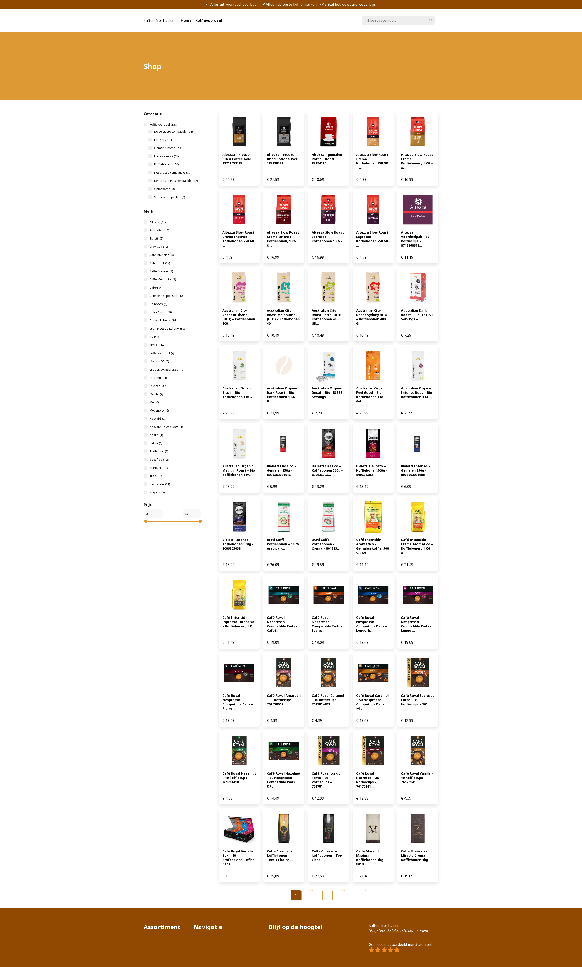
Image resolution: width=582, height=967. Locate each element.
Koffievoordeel (208, 20)
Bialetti (156, 238)
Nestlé (156, 435)
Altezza (158, 222)
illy (154, 337)
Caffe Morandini (163, 279)
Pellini (156, 443)
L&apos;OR (159, 361)
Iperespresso (166, 156)
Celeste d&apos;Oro (166, 296)
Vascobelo (160, 484)
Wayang (157, 492)
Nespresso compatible (172, 172)
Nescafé (157, 419)
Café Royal (160, 263)
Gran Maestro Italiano (167, 328)
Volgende (355, 895)
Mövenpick (159, 410)
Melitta (156, 394)
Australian (159, 230)
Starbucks (159, 468)
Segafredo (160, 459)
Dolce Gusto (161, 312)
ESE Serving (165, 140)
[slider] (145, 521)
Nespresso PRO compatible (176, 181)
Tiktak (156, 476)
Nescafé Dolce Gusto (166, 427)
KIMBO (157, 345)
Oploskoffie (164, 189)
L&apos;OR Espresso (167, 369)
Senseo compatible (169, 197)
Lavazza (158, 386)
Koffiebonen (166, 164)
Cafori (156, 287)
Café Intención (162, 255)
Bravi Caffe (159, 247)
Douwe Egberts (163, 320)
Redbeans (159, 451)
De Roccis (158, 304)
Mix (154, 402)
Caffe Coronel (161, 271)
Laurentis (158, 378)
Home (186, 20)
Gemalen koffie (167, 148)
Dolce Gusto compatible (173, 131)
